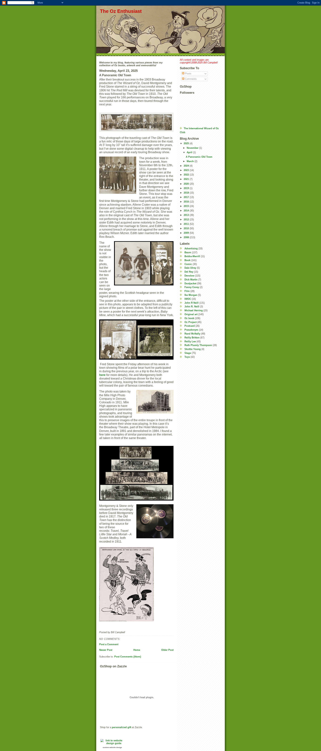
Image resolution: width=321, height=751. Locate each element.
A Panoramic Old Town (199, 156)
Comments (190, 79)
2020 (187, 183)
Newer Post (105, 650)
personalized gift (121, 727)
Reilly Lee (190, 341)
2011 (187, 224)
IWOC (187, 298)
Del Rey (188, 271)
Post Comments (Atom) (127, 656)
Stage (187, 353)
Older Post (167, 650)
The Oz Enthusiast (121, 11)
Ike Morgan (190, 295)
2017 (187, 197)
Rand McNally (192, 333)
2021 (187, 179)
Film (187, 291)
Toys (187, 357)
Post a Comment (108, 644)
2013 (187, 215)
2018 (187, 192)
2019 (187, 188)
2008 (187, 237)
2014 (187, 210)
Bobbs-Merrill (192, 256)
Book (187, 260)
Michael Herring (193, 310)
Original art (190, 314)
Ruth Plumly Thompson (198, 345)
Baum (187, 252)
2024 (187, 165)
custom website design (112, 747)
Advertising (191, 248)
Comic (188, 264)
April (190, 152)
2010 (187, 228)
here (102, 375)
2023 (187, 170)
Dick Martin (190, 279)
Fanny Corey (191, 287)
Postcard (189, 325)
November (193, 148)
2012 (187, 219)
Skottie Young (192, 349)
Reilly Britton (192, 337)
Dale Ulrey (190, 267)
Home (136, 650)
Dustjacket (190, 283)
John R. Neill (191, 306)
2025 (187, 143)
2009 (187, 232)
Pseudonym (191, 329)
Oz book (189, 318)
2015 (187, 206)
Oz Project (190, 322)
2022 (187, 174)
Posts (187, 73)
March (190, 161)
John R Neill (191, 302)
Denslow (189, 275)
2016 (187, 201)
